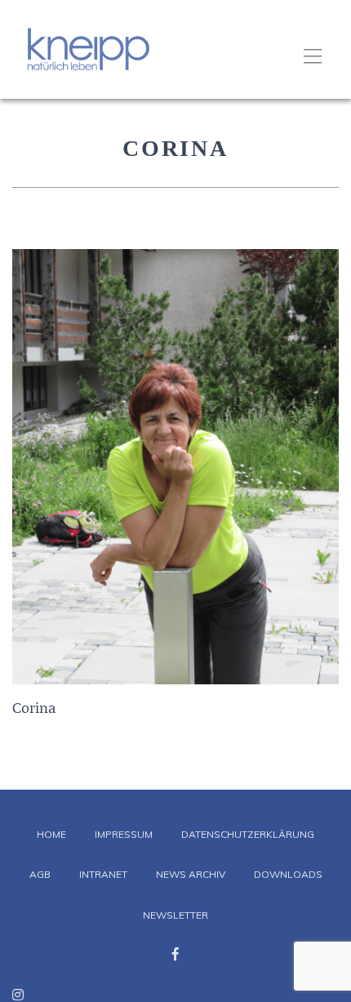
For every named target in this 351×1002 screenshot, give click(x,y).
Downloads (288, 874)
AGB (40, 874)
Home (51, 834)
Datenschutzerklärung (247, 834)
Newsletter (175, 915)
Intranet (103, 874)
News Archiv (190, 874)
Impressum (124, 834)
